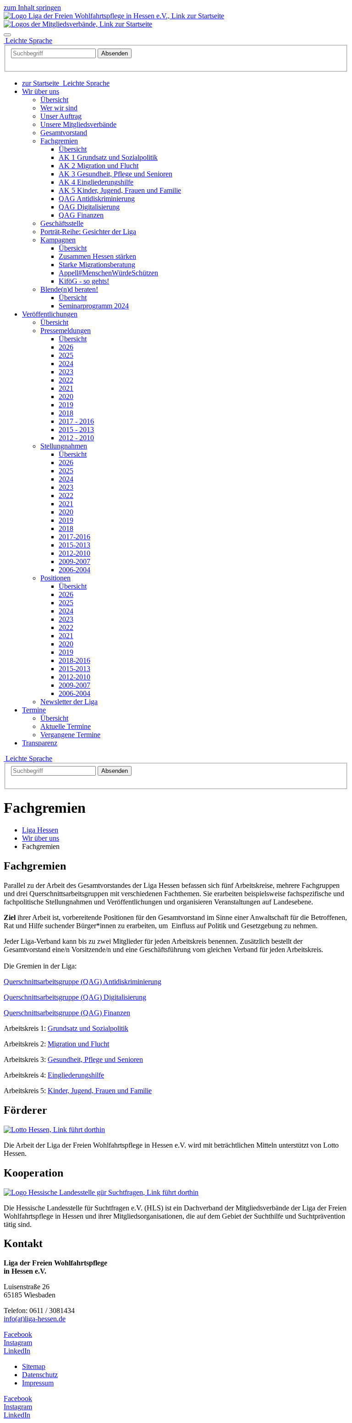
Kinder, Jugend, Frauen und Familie (100, 1091)
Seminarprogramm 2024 (94, 306)
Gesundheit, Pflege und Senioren (95, 1059)
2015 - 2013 (76, 429)
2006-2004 (74, 570)
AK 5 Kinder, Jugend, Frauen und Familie (120, 190)
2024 (66, 363)
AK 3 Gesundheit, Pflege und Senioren (115, 174)
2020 (66, 396)
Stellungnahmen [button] (63, 446)
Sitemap (33, 1366)
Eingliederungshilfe (76, 1075)
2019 (66, 405)
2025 (66, 355)
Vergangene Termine (70, 735)
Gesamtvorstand (63, 133)
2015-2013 (74, 545)
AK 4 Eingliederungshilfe (96, 182)
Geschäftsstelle (61, 223)
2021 (66, 388)
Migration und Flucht (78, 1044)
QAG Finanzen (81, 215)
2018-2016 (74, 660)
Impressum (38, 1383)
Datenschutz (40, 1375)
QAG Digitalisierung (89, 207)
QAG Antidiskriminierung (97, 199)
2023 (66, 372)
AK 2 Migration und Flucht (98, 166)
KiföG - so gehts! (84, 281)
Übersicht (54, 100)
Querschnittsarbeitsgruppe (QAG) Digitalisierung (75, 997)
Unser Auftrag (61, 116)
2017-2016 (74, 537)
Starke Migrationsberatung (97, 264)
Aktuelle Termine (65, 726)
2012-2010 (74, 553)
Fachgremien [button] (59, 141)
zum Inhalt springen (32, 7)
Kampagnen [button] (58, 240)
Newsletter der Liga (69, 702)
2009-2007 (74, 561)
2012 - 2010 (76, 438)
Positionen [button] (55, 578)
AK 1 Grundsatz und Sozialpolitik (108, 157)
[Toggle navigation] (7, 34)
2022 (66, 380)
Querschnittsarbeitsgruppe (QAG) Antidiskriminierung (82, 981)
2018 (66, 413)
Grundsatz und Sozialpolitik (88, 1028)
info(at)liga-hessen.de (35, 1319)
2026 (66, 347)
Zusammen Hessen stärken (97, 256)
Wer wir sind (58, 108)
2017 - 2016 (76, 421)
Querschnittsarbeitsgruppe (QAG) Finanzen (67, 1013)
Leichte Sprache (28, 758)
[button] (40, 91)
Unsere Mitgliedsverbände (78, 124)
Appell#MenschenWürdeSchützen (108, 273)
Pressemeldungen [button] (65, 330)
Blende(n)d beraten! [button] (69, 289)
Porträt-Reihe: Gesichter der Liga (88, 231)
